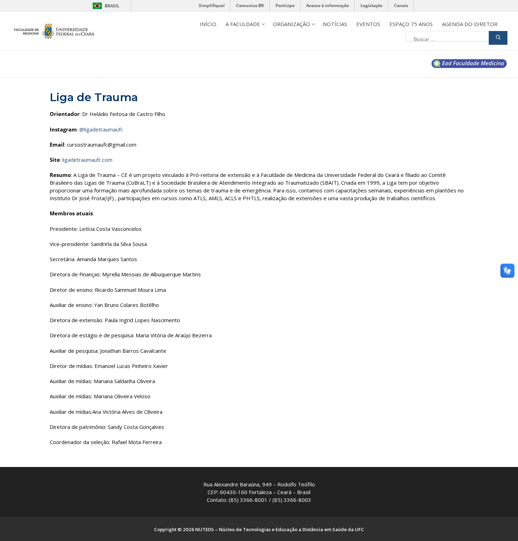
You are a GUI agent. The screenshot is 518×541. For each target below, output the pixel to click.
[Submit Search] (498, 38)
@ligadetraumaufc (101, 129)
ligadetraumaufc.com (87, 159)
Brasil (112, 6)
